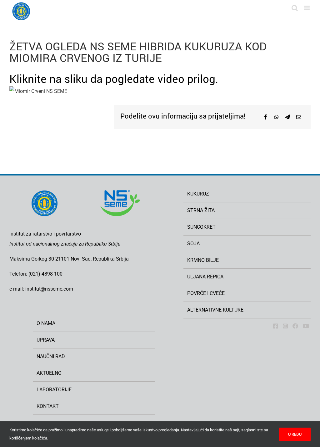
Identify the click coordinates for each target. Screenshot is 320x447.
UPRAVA (46, 340)
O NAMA (46, 323)
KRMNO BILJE (203, 260)
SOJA (193, 243)
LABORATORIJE (54, 390)
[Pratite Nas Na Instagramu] (285, 326)
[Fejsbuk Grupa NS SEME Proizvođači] (295, 326)
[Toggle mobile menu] (307, 8)
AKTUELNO (49, 373)
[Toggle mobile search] (295, 8)
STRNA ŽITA (201, 210)
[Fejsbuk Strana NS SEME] (275, 326)
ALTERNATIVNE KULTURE (215, 310)
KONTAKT (48, 406)
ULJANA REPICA (205, 277)
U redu (295, 434)
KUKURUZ (198, 194)
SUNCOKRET (201, 227)
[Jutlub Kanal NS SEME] (306, 326)
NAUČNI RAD (51, 356)
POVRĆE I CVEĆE (206, 293)
